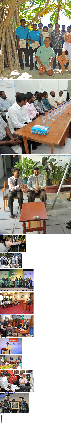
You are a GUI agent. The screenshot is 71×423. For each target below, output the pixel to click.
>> (1, 422)
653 (1, 419)
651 (1, 418)
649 (1, 417)
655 (1, 420)
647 (1, 416)
